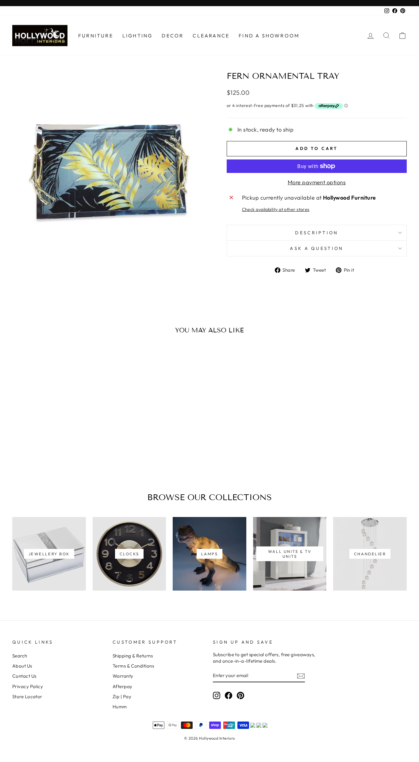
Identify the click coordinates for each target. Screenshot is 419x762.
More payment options (317, 182)
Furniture (95, 36)
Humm (120, 707)
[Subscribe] (301, 676)
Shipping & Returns (133, 656)
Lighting (137, 36)
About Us (22, 666)
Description (316, 232)
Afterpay (123, 686)
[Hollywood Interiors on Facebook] (228, 695)
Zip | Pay (122, 696)
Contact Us (24, 676)
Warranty (123, 676)
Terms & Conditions (133, 666)
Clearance (211, 36)
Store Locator (27, 696)
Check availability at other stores (275, 209)
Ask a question (316, 248)
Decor (172, 36)
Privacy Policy (27, 686)
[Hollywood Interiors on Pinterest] (240, 695)
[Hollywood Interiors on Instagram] (216, 695)
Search (19, 656)
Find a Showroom (269, 36)
